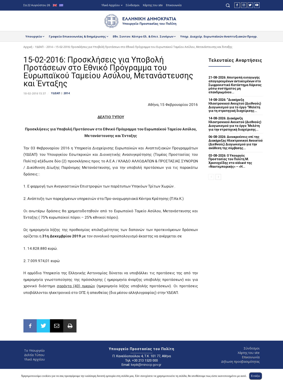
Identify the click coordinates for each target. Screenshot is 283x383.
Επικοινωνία (251, 357)
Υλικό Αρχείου (34, 359)
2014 (49, 47)
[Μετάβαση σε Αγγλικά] (55, 5)
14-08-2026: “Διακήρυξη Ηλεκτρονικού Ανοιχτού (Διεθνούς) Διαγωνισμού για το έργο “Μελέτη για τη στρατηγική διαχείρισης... (234, 105)
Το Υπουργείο (34, 350)
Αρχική (27, 47)
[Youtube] (257, 5)
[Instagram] (244, 5)
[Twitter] (250, 5)
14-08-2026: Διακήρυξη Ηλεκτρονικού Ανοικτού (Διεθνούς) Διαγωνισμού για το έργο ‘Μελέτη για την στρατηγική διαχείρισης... (234, 123)
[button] (228, 5)
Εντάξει (255, 375)
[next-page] (218, 177)
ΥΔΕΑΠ (39, 47)
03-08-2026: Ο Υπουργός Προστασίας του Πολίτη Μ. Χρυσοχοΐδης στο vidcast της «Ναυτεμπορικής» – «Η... (230, 161)
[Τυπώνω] (69, 325)
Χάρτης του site (249, 353)
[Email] (56, 325)
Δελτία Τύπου (34, 355)
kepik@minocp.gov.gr (146, 365)
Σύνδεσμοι (252, 348)
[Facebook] (237, 5)
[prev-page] (211, 177)
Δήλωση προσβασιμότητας (240, 361)
